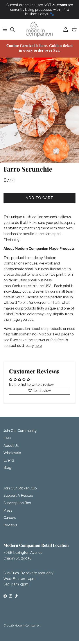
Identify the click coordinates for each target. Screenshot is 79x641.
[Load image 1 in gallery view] (39, 110)
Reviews (10, 525)
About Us (11, 446)
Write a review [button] (39, 391)
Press (8, 510)
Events (9, 460)
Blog (7, 467)
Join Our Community (20, 431)
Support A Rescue (18, 495)
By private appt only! (37, 573)
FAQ (7, 438)
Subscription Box (17, 503)
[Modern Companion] (39, 30)
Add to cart (39, 198)
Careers (10, 518)
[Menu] (5, 29)
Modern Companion (27, 625)
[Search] (14, 29)
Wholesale (12, 453)
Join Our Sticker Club (20, 488)
